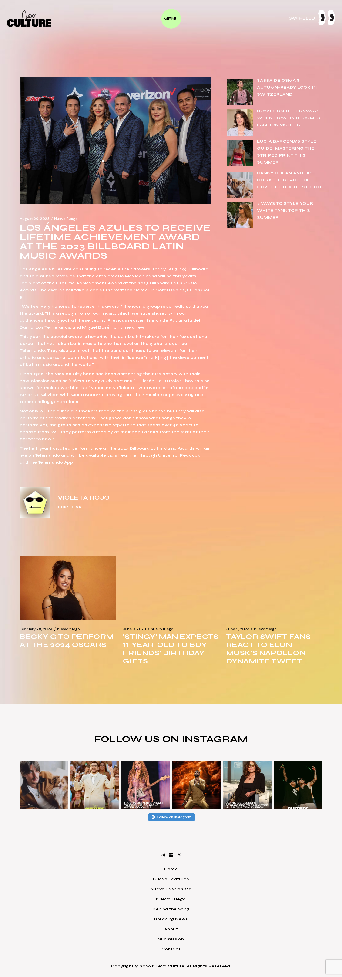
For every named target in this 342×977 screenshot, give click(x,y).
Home (171, 869)
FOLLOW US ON (138, 739)
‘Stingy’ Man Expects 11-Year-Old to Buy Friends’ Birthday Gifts (170, 648)
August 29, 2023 (35, 218)
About (171, 929)
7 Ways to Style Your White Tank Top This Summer (285, 210)
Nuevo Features (171, 879)
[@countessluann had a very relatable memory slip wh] (247, 785)
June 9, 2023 (134, 629)
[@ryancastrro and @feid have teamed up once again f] (298, 785)
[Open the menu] (171, 19)
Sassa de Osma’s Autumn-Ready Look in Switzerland (287, 87)
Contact (171, 949)
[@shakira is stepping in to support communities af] (145, 785)
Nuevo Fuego (66, 218)
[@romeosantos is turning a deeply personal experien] (196, 785)
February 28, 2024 (36, 629)
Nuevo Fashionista (171, 889)
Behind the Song (171, 909)
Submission (171, 939)
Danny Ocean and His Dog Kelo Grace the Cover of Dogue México (289, 179)
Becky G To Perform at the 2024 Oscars (67, 640)
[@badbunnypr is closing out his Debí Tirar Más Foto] (94, 785)
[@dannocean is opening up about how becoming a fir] (44, 785)
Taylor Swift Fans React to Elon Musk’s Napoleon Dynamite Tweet (268, 648)
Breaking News (171, 919)
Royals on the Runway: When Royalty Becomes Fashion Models (288, 117)
